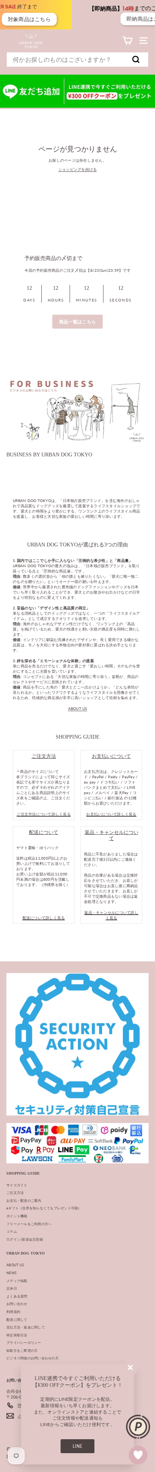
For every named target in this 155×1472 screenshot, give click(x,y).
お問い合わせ (16, 1304)
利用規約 (13, 1312)
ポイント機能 (16, 1216)
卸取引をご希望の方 (22, 1350)
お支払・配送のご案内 (23, 1200)
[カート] (127, 40)
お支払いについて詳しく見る (111, 814)
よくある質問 (16, 1296)
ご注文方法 (15, 1192)
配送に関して (16, 1319)
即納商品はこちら (117, 19)
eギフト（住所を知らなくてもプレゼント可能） (44, 1208)
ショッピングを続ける (77, 169)
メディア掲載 (16, 1281)
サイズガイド (16, 1185)
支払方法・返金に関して (25, 1327)
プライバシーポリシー (23, 1342)
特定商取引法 (16, 1335)
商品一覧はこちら (77, 321)
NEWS (11, 1273)
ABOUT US (77, 708)
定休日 (11, 1288)
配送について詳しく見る (44, 917)
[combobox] (77, 59)
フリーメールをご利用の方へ (29, 1224)
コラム (11, 1231)
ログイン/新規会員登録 (24, 1239)
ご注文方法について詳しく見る (44, 814)
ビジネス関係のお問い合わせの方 (32, 1358)
